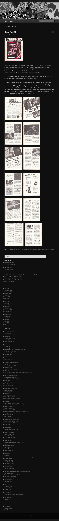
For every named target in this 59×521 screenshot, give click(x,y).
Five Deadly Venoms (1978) (10, 375)
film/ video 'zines (19, 249)
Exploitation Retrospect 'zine (11, 369)
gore (40, 249)
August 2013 (7, 316)
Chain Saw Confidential (10, 351)
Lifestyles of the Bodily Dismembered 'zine (14, 405)
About (11, 21)
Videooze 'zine (7, 491)
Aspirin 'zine (7, 336)
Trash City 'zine (8, 481)
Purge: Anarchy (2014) (9, 437)
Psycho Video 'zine (9, 435)
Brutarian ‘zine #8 (18, 276)
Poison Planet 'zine (9, 434)
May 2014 (6, 301)
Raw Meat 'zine (8, 439)
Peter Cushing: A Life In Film (11, 429)
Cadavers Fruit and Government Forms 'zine (15, 349)
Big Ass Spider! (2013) (9, 338)
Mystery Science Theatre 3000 (11, 419)
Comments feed (8, 508)
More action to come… (9, 262)
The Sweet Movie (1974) (10, 476)
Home (6, 21)
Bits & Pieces (7, 340)
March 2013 (7, 324)
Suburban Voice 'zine (9, 461)
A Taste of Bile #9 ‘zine (9, 266)
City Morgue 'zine (8, 353)
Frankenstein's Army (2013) (10, 377)
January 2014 (7, 308)
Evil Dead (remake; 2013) (10, 366)
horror (43, 249)
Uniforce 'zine (7, 489)
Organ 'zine (7, 424)
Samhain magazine (9, 445)
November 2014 (8, 292)
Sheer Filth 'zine (8, 452)
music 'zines (7, 418)
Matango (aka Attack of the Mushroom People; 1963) (16, 411)
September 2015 (8, 287)
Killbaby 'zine (7, 400)
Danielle (6, 274)
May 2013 (6, 321)
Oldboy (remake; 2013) (9, 422)
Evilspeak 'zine (8, 367)
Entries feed (7, 506)
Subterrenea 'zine (8, 460)
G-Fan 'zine (7, 380)
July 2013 (6, 318)
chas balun (32, 249)
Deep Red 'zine (12, 249)
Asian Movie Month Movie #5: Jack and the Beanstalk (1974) (24, 274)
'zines (28, 249)
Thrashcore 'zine (8, 479)
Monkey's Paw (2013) (9, 414)
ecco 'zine (6, 361)
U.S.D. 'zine (7, 484)
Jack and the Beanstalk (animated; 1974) (13, 398)
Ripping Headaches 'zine (10, 444)
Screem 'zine (7, 448)
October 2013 (7, 313)
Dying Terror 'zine (8, 357)
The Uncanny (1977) (9, 267)
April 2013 (6, 322)
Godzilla (6, 383)
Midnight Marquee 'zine (10, 413)
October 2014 (7, 293)
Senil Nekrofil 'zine (8, 450)
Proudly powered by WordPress (29, 515)
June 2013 (6, 319)
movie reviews (7, 416)
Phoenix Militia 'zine (9, 432)
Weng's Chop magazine (10, 496)
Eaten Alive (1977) (8, 359)
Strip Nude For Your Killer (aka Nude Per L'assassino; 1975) (18, 457)
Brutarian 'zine (7, 346)
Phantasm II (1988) (8, 431)
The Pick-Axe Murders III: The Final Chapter (14, 474)
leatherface (47, 249)
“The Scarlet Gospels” (9, 264)
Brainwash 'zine (8, 344)
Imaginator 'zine (8, 390)
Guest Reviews (7, 387)
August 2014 (7, 296)
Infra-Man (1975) (8, 392)
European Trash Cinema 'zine (11, 362)
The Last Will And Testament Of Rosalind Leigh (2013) (17, 471)
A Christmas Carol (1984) (10, 330)
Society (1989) (7, 453)
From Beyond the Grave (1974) (11, 379)
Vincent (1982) (7, 492)
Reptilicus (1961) (8, 440)
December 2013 (8, 309)
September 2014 (8, 295)
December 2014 (8, 290)
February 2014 (7, 306)
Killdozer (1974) (8, 401)
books (5, 343)
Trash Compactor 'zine (9, 483)
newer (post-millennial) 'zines (11, 421)
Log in (6, 505)
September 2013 (8, 314)
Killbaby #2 (11, 281)
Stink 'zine (6, 455)
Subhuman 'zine (8, 458)
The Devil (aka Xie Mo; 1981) (11, 465)
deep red (37, 249)
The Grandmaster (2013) (10, 468)
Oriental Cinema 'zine (9, 426)
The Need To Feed (8, 473)
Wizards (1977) (7, 499)
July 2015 (6, 288)
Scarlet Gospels (8, 447)
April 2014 (6, 303)
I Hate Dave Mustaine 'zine (10, 388)
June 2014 (6, 300)
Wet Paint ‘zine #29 (9, 269)
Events (6, 364)
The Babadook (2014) (9, 463)
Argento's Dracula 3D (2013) (11, 335)
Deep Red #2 (10, 31)
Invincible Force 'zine (9, 395)
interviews (6, 393)
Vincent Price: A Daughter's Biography (13, 494)
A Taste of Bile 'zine (9, 331)
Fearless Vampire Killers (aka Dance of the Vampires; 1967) (18, 372)
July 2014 (6, 298)
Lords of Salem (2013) (9, 406)
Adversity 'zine (7, 333)
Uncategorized (7, 488)
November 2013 (8, 311)
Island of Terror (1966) (9, 396)
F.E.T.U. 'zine (7, 370)
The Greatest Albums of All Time (12, 470)
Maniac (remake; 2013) (9, 409)
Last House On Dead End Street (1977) (13, 403)
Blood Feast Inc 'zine (9, 341)
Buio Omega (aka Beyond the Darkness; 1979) (15, 348)
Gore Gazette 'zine (8, 385)
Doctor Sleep (7, 356)
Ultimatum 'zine (8, 486)
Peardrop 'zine (7, 427)
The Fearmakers (8, 466)
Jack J (5, 281)
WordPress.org (8, 509)
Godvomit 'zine (8, 382)
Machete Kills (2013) (9, 408)
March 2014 (7, 305)
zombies (52, 249)
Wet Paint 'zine (8, 497)
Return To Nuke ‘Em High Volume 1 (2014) (14, 442)
